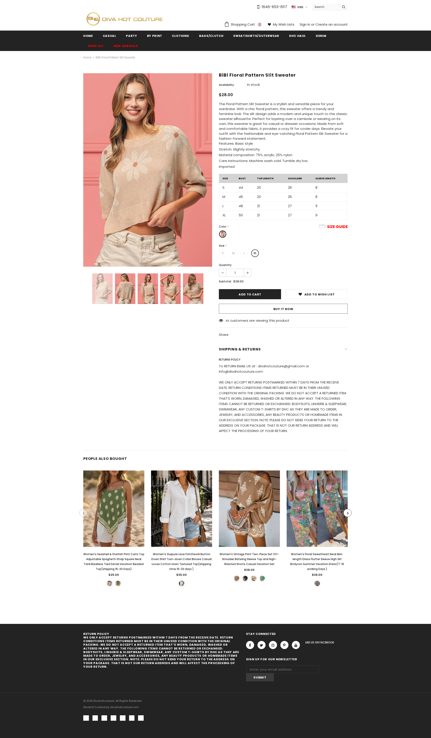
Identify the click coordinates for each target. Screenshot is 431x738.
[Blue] (109, 583)
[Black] (245, 578)
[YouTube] (296, 645)
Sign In (305, 24)
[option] (147, 170)
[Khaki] (236, 578)
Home (87, 57)
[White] (181, 583)
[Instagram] (273, 645)
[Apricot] (253, 578)
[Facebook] (250, 645)
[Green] (118, 583)
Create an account (331, 24)
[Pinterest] (284, 645)
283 (228, 321)
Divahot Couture (94, 707)
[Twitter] (261, 645)
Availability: (227, 85)
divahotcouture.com (124, 707)
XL (255, 253)
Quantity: (225, 265)
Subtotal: (225, 281)
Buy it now (283, 309)
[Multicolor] (317, 583)
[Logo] (124, 18)
